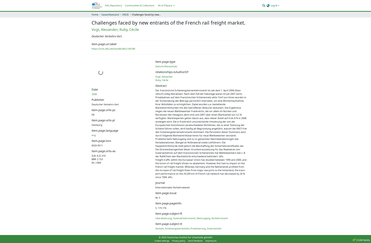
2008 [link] (94, 94)
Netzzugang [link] (203, 218)
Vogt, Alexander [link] (105, 29)
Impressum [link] (211, 240)
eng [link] (94, 135)
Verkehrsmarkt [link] (219, 218)
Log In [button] (274, 5)
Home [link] (95, 14)
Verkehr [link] (159, 228)
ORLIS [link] (125, 14)
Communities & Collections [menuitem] (139, 5)
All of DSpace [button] (165, 5)
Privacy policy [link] (178, 240)
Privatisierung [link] (198, 228)
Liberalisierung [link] (163, 218)
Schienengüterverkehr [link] (177, 228)
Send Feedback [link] (195, 240)
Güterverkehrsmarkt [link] (184, 218)
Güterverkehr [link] (214, 228)
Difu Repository (113, 5)
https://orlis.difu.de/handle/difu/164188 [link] (113, 48)
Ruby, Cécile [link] (129, 29)
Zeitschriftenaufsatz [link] (166, 66)
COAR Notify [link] (363, 240)
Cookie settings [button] (162, 240)
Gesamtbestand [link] (110, 14)
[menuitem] (166, 5)
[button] (97, 5)
